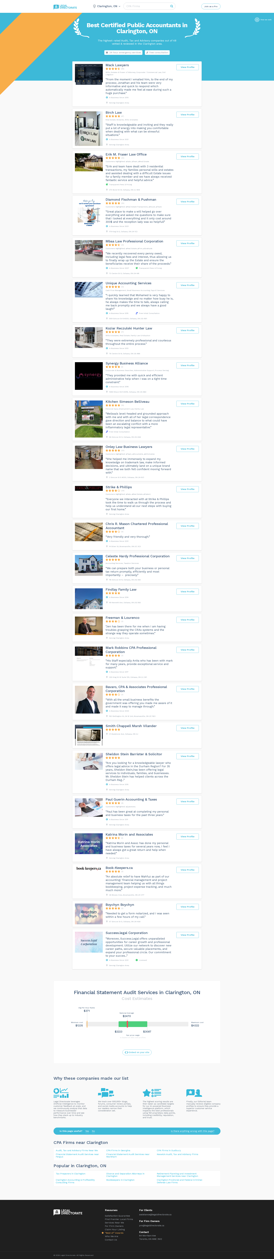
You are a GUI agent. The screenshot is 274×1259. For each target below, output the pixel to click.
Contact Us (111, 1239)
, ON (101, 1165)
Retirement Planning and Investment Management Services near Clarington (177, 1175)
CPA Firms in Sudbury (169, 1150)
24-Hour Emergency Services (125, 52)
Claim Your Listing (115, 1229)
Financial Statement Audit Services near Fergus (77, 1155)
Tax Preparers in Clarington (70, 1173)
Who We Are (111, 1236)
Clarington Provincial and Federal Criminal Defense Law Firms (179, 1181)
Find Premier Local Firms (119, 1219)
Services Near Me (114, 1222)
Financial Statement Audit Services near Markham (127, 1155)
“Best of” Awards (114, 1233)
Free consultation (158, 52)
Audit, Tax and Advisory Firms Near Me (77, 1150)
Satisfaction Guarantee (117, 1215)
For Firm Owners (114, 1226)
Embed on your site (139, 1052)
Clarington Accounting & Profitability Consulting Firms (75, 1181)
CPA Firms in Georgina (118, 1150)
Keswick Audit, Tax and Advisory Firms (177, 1154)
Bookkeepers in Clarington (120, 1180)
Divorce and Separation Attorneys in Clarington (125, 1175)
